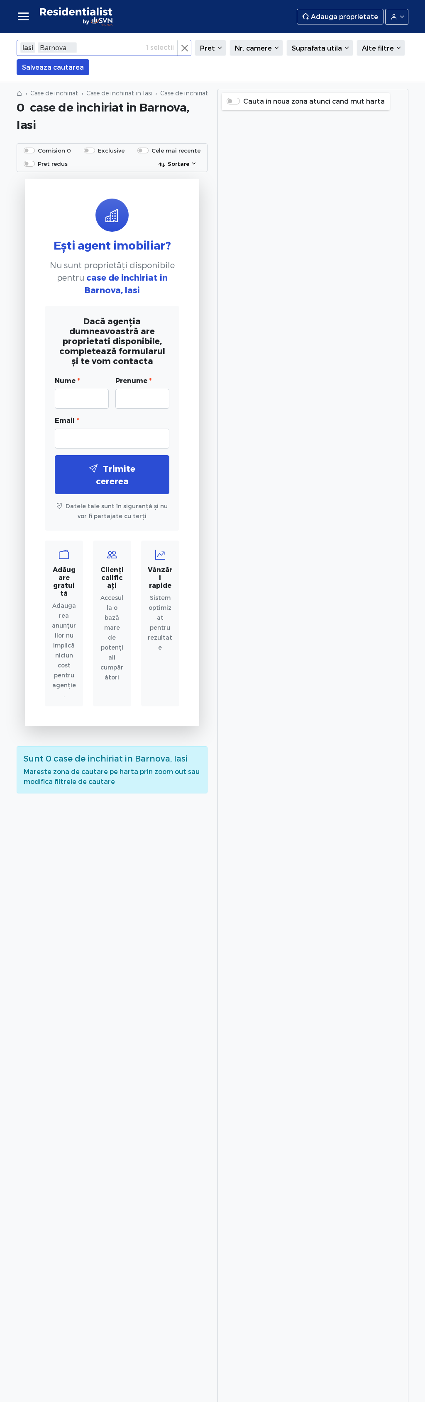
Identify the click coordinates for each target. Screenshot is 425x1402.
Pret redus (53, 163)
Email (67, 420)
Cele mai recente (175, 150)
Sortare (178, 163)
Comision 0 (54, 150)
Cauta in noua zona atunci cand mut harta (314, 101)
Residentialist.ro (76, 17)
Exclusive (111, 150)
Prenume (133, 380)
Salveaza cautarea (53, 67)
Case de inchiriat (54, 93)
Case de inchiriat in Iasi (119, 93)
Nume (67, 380)
